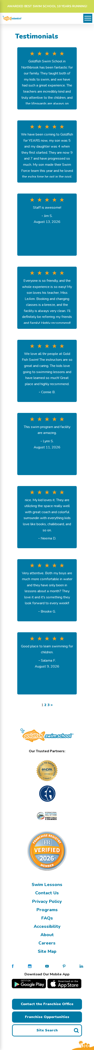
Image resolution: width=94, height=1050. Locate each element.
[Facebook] (12, 966)
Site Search (47, 1030)
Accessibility (47, 926)
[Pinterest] (64, 966)
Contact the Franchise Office (47, 1004)
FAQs (47, 918)
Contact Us (47, 893)
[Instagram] (29, 966)
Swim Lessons (47, 885)
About (47, 935)
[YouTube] (47, 966)
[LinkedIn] (81, 966)
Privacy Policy (47, 901)
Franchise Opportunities (47, 1017)
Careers (47, 943)
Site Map (47, 951)
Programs (47, 910)
